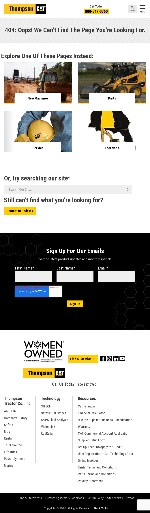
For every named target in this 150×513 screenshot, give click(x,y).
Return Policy (95, 498)
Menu (142, 11)
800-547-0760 (96, 11)
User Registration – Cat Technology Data (105, 454)
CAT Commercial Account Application (103, 433)
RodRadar (47, 433)
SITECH (46, 406)
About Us (10, 411)
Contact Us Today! (19, 211)
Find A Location (81, 359)
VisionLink (48, 427)
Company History (15, 418)
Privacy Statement (90, 481)
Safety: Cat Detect (53, 413)
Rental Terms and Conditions (97, 467)
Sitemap (129, 498)
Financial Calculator (91, 413)
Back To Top (101, 508)
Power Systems (14, 459)
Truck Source (13, 445)
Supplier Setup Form (91, 440)
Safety (8, 425)
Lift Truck (10, 452)
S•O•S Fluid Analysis (54, 420)
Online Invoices (88, 460)
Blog (7, 431)
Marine (8, 465)
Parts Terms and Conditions (97, 474)
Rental (8, 438)
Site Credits (114, 498)
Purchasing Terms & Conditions (64, 498)
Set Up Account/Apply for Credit (100, 447)
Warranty (84, 427)
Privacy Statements (30, 498)
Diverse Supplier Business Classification (105, 420)
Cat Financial (86, 406)
